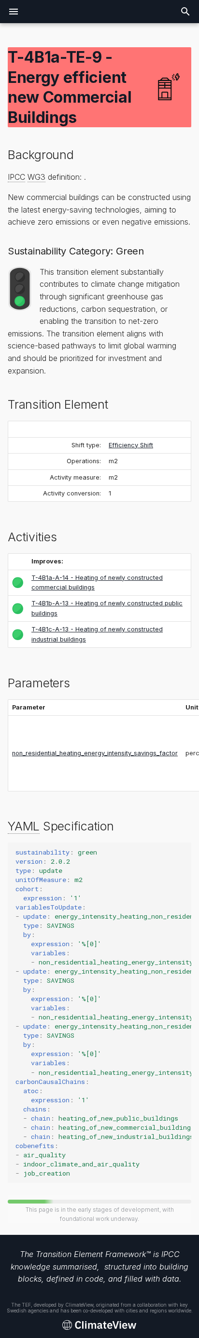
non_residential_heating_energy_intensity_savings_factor (95, 753)
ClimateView (79, 1305)
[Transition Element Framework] (99, 1325)
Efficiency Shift (131, 445)
